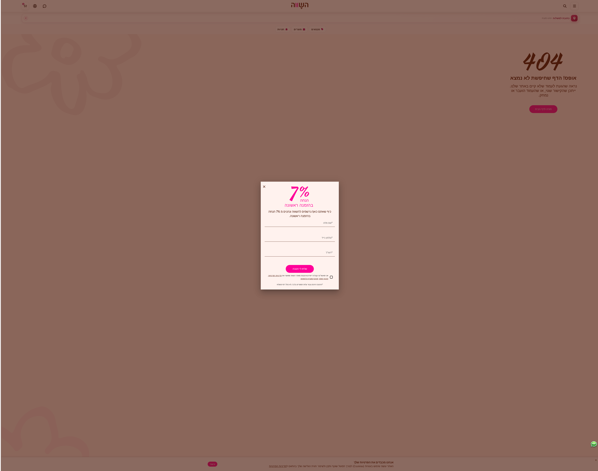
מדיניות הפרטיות (275, 276)
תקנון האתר (323, 279)
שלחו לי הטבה (300, 268)
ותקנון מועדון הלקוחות (309, 279)
